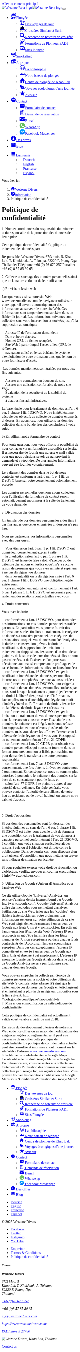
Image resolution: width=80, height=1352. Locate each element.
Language (22, 155)
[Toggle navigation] (64, 9)
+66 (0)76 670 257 (15, 1301)
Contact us (9, 1346)
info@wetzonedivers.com (19, 1316)
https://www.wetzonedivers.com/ (24, 1324)
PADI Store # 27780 (16, 1331)
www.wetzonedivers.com (48, 1051)
